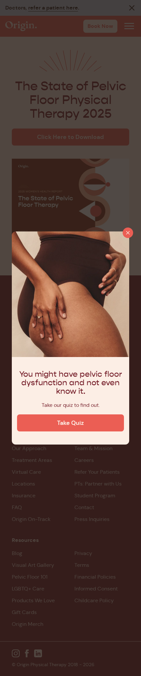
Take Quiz (70, 423)
